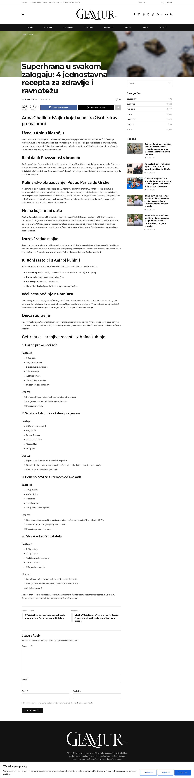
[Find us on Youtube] (166, 14)
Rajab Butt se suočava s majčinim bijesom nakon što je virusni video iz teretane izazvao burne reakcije (157, 201)
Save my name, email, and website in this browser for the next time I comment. (58, 703)
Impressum (26, 2)
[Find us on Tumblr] (162, 14)
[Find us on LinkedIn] (171, 14)
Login (170, 2)
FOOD (145, 27)
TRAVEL (128, 27)
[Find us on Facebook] (134, 14)
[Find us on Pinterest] (158, 14)
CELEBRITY (68, 27)
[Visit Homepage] (97, 14)
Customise (148, 772)
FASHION (48, 27)
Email (25, 691)
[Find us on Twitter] (139, 14)
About (34, 2)
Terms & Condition (55, 2)
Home (30, 27)
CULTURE (89, 27)
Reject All (166, 772)
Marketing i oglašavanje (71, 2)
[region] (97, 770)
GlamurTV (29, 99)
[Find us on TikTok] (153, 14)
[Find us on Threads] (144, 14)
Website (77, 691)
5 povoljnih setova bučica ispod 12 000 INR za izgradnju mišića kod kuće (157, 166)
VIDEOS (163, 27)
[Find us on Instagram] (148, 14)
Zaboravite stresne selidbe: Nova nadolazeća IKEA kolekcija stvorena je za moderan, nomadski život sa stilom (158, 149)
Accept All (182, 772)
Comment (27, 646)
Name (25, 679)
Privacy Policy (42, 2)
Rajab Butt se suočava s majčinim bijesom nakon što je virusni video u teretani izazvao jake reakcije (157, 220)
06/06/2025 (44, 99)
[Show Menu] (23, 14)
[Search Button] (162, 2)
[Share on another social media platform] (118, 107)
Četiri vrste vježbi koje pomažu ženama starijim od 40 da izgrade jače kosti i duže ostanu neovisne (158, 182)
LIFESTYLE (108, 27)
